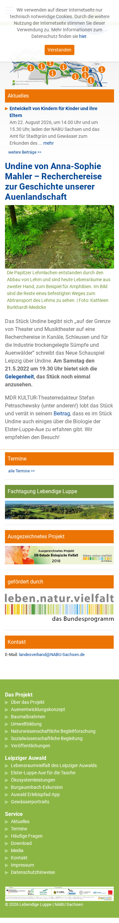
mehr (48, 143)
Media (17, 850)
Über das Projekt (28, 702)
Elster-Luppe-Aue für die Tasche (43, 772)
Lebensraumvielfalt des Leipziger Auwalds (54, 765)
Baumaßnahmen (28, 716)
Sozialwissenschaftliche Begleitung (47, 738)
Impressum (22, 865)
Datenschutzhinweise (33, 872)
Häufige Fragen (27, 836)
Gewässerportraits (30, 801)
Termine (19, 828)
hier (82, 36)
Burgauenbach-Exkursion (37, 787)
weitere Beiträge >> (24, 152)
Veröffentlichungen (30, 745)
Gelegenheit (19, 376)
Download (21, 843)
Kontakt (19, 857)
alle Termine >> (21, 471)
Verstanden (59, 49)
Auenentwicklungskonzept (38, 709)
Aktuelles (20, 821)
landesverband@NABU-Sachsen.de (52, 654)
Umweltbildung (26, 724)
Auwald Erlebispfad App (35, 794)
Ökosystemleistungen (33, 780)
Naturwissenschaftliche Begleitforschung (53, 731)
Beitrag (62, 413)
